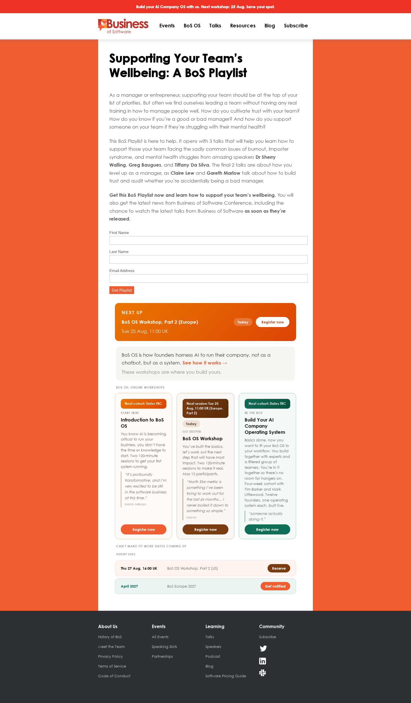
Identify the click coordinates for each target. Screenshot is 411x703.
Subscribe (296, 25)
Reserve (279, 568)
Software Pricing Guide (226, 676)
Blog (269, 25)
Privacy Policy (110, 656)
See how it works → (205, 363)
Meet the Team (111, 646)
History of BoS (110, 637)
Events (167, 25)
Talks (215, 25)
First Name (119, 232)
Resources (243, 25)
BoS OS (192, 25)
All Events (160, 637)
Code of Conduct (114, 676)
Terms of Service (112, 666)
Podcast (213, 656)
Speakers (213, 646)
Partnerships (162, 656)
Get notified (275, 586)
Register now (144, 529)
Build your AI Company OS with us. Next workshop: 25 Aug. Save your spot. (205, 6)
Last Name (119, 251)
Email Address (121, 270)
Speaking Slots (164, 646)
